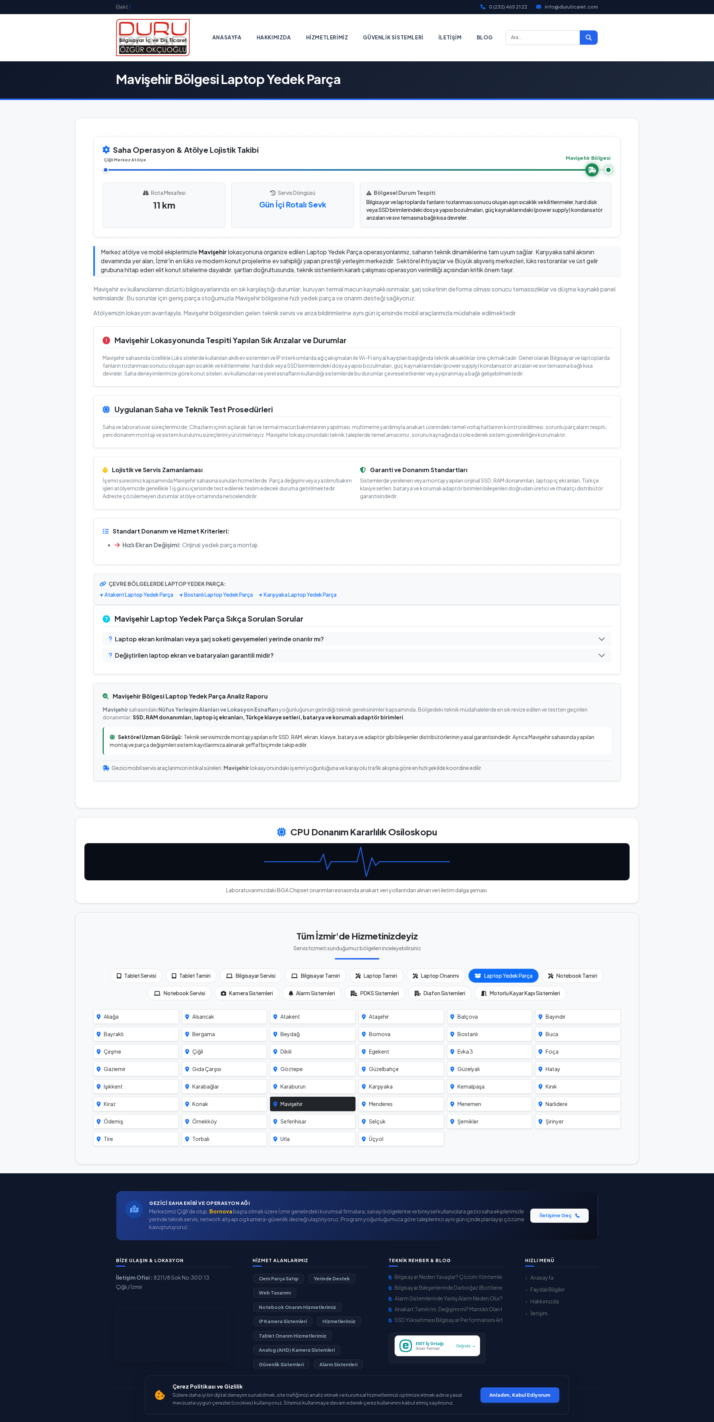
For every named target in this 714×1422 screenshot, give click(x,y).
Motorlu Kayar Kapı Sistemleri (525, 993)
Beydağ (290, 1034)
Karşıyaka (381, 1086)
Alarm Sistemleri (315, 993)
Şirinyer (555, 1121)
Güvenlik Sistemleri (393, 37)
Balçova (467, 1016)
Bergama (203, 1034)
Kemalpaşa (471, 1086)
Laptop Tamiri (380, 975)
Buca (552, 1034)
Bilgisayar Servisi (256, 975)
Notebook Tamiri (576, 975)
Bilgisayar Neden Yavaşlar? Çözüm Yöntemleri (448, 1276)
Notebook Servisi (184, 993)
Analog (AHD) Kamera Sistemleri (297, 1350)
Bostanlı (467, 1034)
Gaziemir (115, 1068)
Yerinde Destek (332, 1278)
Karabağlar (205, 1086)
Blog (485, 37)
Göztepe (291, 1068)
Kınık (551, 1086)
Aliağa (111, 1016)
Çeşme (112, 1051)
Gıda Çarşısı (206, 1068)
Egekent (379, 1051)
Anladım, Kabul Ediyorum (519, 1395)
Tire (108, 1138)
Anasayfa (227, 37)
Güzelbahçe (384, 1068)
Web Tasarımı (275, 1293)
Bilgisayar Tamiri (320, 975)
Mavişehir (291, 1103)
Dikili (286, 1051)
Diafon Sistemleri (444, 993)
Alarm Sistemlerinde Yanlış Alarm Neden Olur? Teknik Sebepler (448, 1298)
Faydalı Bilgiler (547, 1289)
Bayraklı (113, 1034)
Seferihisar (293, 1121)
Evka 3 (465, 1051)
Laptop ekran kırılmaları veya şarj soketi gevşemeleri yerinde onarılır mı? (219, 639)
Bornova (379, 1034)
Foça (552, 1051)
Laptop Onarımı (440, 975)
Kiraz (110, 1103)
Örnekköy (204, 1121)
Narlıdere (556, 1103)
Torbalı (200, 1138)
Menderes (381, 1103)
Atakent (290, 1016)
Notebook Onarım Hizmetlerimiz (297, 1307)
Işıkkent (113, 1086)
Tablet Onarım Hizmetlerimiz (293, 1336)
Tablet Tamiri (194, 975)
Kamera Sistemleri (251, 993)
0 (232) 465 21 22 (508, 7)
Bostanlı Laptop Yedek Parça (218, 594)
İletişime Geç (556, 1215)
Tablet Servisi (140, 975)
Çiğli (197, 1051)
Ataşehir (379, 1016)
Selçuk (377, 1121)
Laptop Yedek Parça (508, 975)
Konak (200, 1103)
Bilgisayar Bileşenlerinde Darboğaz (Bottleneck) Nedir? (448, 1287)
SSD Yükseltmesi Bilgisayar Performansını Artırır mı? (448, 1319)
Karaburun (293, 1086)
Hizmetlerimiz (327, 37)
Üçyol (376, 1138)
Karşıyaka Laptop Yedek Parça (300, 594)
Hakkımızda (274, 37)
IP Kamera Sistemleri (283, 1321)
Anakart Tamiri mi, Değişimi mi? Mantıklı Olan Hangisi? (448, 1309)
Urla (285, 1138)
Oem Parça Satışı (278, 1278)
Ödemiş (113, 1121)
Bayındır (556, 1016)
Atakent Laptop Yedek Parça (138, 594)
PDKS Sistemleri (379, 993)
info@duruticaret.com (571, 7)
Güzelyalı (468, 1068)
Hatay (553, 1068)
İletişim (450, 37)
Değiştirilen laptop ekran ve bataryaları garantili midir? (194, 655)
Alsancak (203, 1016)
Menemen (469, 1103)
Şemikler (468, 1121)
